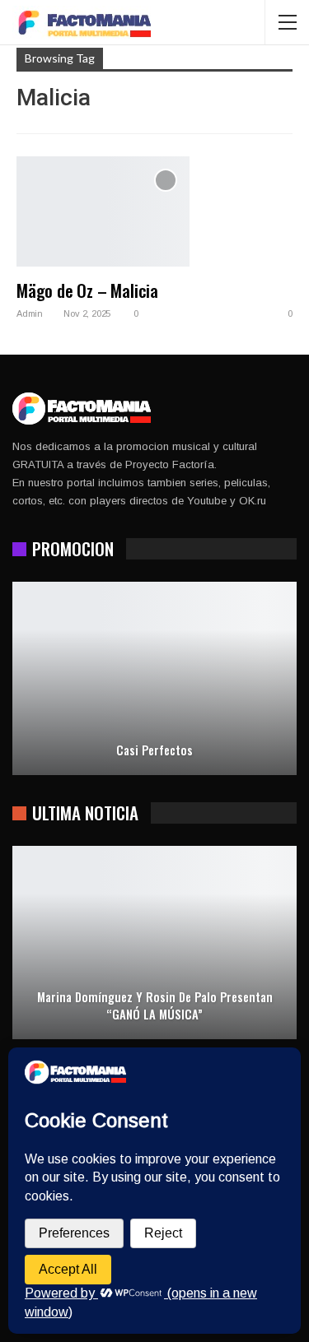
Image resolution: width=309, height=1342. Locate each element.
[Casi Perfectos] (154, 678)
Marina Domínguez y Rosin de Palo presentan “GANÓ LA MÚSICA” (155, 1005)
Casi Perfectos (154, 750)
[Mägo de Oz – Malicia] (103, 211)
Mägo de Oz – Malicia (87, 290)
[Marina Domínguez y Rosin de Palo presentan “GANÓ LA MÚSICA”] (154, 942)
